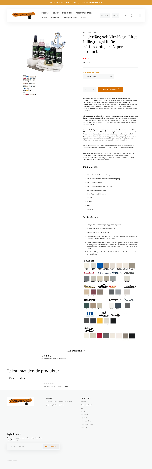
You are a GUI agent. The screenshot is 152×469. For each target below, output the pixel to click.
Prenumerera (50, 446)
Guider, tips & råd (86, 405)
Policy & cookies (86, 421)
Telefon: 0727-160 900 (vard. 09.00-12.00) (59, 402)
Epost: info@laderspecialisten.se (56, 405)
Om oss (83, 402)
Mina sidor (84, 411)
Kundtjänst (84, 414)
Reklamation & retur (87, 424)
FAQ (82, 408)
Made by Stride (12, 461)
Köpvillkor (84, 418)
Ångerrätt (84, 427)
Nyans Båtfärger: (91, 72)
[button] (125, 15)
